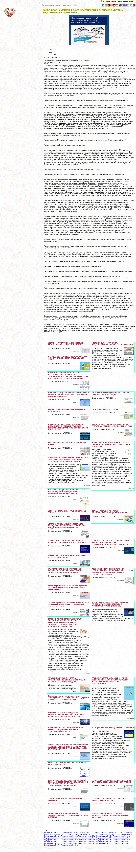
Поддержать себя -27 (51, 841)
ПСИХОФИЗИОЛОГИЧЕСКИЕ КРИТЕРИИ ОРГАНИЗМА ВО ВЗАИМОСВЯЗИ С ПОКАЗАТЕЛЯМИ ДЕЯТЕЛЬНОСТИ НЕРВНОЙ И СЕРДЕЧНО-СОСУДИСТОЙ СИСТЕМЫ (113, 571)
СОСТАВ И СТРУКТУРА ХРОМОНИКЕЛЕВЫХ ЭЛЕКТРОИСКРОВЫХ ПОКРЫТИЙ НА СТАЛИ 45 (66, 344)
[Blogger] (111, 5)
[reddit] (117, 5)
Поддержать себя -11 (125, 834)
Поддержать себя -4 (100, 832)
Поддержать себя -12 (51, 836)
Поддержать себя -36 (121, 843)
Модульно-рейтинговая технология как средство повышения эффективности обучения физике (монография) (67, 587)
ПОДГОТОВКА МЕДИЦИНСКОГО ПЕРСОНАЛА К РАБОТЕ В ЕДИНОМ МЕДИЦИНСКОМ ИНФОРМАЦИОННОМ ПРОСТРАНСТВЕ (66, 491)
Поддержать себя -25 (103, 840)
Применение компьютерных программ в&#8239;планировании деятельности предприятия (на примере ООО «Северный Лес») (68, 697)
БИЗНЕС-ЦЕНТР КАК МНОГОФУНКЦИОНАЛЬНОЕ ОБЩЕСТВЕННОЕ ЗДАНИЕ (67, 556)
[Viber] (125, 5)
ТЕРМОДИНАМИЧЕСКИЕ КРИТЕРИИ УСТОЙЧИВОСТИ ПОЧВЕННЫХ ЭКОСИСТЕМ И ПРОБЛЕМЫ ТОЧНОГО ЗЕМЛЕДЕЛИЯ (66, 680)
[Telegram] (131, 5)
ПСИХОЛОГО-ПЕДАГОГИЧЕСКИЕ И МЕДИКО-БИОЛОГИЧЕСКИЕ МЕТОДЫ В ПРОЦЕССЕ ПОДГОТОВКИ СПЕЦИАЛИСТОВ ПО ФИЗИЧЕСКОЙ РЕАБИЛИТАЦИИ (68, 427)
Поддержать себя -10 (107, 834)
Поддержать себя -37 (51, 845)
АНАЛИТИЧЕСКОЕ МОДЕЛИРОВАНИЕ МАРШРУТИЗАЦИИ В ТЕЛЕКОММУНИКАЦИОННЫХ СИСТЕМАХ (68, 815)
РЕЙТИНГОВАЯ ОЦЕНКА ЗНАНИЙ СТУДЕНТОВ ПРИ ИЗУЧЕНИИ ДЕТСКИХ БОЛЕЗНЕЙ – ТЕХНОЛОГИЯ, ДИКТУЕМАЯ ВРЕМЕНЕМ (68, 394)
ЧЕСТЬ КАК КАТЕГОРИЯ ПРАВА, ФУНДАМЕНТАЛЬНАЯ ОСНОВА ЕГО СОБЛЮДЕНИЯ (112, 344)
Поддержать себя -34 (86, 843)
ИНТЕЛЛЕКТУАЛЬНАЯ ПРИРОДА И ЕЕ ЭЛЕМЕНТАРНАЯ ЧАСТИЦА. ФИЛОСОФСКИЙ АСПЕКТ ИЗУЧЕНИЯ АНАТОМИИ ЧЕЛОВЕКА (66, 714)
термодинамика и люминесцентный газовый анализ (113, 728)
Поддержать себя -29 (86, 841)
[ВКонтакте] (103, 5)
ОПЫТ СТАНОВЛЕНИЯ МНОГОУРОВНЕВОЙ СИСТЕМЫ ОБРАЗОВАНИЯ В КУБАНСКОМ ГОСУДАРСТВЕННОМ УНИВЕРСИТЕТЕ (65, 570)
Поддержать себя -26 (121, 840)
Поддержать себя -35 (103, 843)
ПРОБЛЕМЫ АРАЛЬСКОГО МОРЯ (105, 409)
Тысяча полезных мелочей (118, 1)
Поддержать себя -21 (121, 838)
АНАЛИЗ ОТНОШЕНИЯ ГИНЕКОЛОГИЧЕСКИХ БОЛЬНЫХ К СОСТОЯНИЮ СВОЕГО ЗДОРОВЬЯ (67, 541)
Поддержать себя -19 (86, 838)
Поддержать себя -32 (51, 843)
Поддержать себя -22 (51, 840)
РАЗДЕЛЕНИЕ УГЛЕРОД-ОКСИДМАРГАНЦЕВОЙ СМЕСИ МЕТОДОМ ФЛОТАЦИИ (111, 393)
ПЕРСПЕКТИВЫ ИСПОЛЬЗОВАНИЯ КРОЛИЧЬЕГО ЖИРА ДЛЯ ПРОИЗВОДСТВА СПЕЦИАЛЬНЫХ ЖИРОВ (67, 358)
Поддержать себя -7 (57, 834)
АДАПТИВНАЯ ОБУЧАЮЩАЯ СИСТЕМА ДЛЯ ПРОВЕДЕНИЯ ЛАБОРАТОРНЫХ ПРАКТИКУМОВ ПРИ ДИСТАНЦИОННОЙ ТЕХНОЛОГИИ (67, 526)
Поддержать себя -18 (69, 838)
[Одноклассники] (106, 5)
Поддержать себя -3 (83, 832)
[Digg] (114, 5)
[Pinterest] (134, 5)
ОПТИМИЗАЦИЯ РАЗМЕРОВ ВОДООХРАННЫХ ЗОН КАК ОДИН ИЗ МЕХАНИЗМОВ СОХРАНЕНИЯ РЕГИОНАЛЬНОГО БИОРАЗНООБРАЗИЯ (68, 459)
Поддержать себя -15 (103, 836)
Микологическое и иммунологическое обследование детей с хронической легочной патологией (110, 815)
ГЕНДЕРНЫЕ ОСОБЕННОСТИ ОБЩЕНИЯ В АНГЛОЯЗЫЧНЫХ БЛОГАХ (109, 799)
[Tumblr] (122, 5)
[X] (109, 5)
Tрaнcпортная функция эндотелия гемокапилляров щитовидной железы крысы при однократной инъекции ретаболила (68, 604)
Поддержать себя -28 (69, 841)
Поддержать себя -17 (51, 838)
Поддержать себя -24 (86, 840)
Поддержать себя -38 (69, 845)
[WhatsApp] (128, 5)
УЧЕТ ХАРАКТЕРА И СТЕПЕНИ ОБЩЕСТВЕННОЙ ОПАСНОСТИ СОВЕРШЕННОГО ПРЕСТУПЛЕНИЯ (111, 781)
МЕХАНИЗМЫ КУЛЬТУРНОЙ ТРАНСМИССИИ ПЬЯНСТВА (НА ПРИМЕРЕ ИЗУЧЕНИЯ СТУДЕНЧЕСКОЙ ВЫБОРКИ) (65, 729)
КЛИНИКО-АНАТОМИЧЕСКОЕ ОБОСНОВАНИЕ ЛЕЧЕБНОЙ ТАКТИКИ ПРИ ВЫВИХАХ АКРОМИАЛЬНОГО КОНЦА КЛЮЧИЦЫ (110, 604)
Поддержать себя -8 (74, 834)
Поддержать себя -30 (103, 841)
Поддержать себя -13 (69, 836)
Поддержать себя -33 (69, 843)
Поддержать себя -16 (121, 836)
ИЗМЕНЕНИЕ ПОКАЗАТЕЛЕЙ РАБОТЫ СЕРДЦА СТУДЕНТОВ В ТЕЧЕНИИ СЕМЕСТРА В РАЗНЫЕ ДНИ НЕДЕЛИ (111, 444)
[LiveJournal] (120, 5)
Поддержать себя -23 (69, 840)
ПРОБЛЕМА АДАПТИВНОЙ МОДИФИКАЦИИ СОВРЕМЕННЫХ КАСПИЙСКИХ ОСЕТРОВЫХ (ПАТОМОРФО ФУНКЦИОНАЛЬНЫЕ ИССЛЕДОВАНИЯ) (110, 680)
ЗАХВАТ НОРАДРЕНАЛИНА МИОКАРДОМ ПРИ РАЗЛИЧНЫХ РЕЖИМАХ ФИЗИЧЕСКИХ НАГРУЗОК (112, 425)
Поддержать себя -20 (103, 838)
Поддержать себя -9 (90, 834)
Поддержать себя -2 (67, 832)
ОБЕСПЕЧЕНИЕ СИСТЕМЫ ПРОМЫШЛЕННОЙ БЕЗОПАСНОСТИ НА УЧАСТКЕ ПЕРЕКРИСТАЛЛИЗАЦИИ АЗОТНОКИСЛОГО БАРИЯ (112, 542)
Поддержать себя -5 (116, 832)
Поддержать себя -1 (51, 832)
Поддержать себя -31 (121, 841)
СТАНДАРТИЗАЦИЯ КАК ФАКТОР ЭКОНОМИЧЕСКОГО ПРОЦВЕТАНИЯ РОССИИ (110, 512)
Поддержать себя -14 (86, 836)
